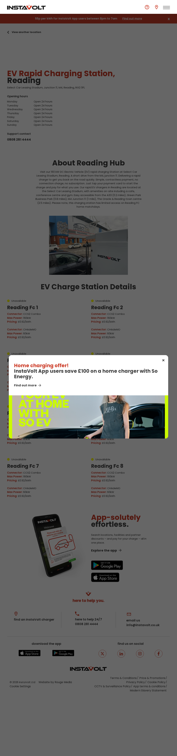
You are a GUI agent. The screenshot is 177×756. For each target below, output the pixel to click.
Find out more (25, 385)
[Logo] (26, 7)
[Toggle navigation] (166, 7)
